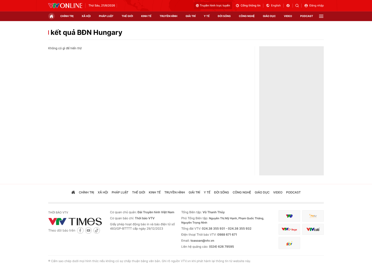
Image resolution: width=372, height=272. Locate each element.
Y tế (207, 16)
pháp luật (106, 16)
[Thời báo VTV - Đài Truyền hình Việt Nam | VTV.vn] (65, 5)
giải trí (191, 16)
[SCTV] (289, 243)
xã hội (86, 16)
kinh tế (146, 16)
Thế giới (127, 16)
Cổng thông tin (250, 5)
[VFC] (289, 216)
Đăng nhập (316, 5)
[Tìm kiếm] (298, 6)
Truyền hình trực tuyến (215, 5)
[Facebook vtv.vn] (289, 6)
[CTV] (289, 229)
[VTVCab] (313, 229)
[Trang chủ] (51, 16)
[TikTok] (96, 230)
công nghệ (247, 16)
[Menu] (321, 16)
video (288, 16)
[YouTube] (88, 230)
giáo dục (269, 16)
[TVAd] (313, 216)
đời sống (224, 16)
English (276, 5)
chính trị (66, 16)
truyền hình (168, 16)
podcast (306, 16)
